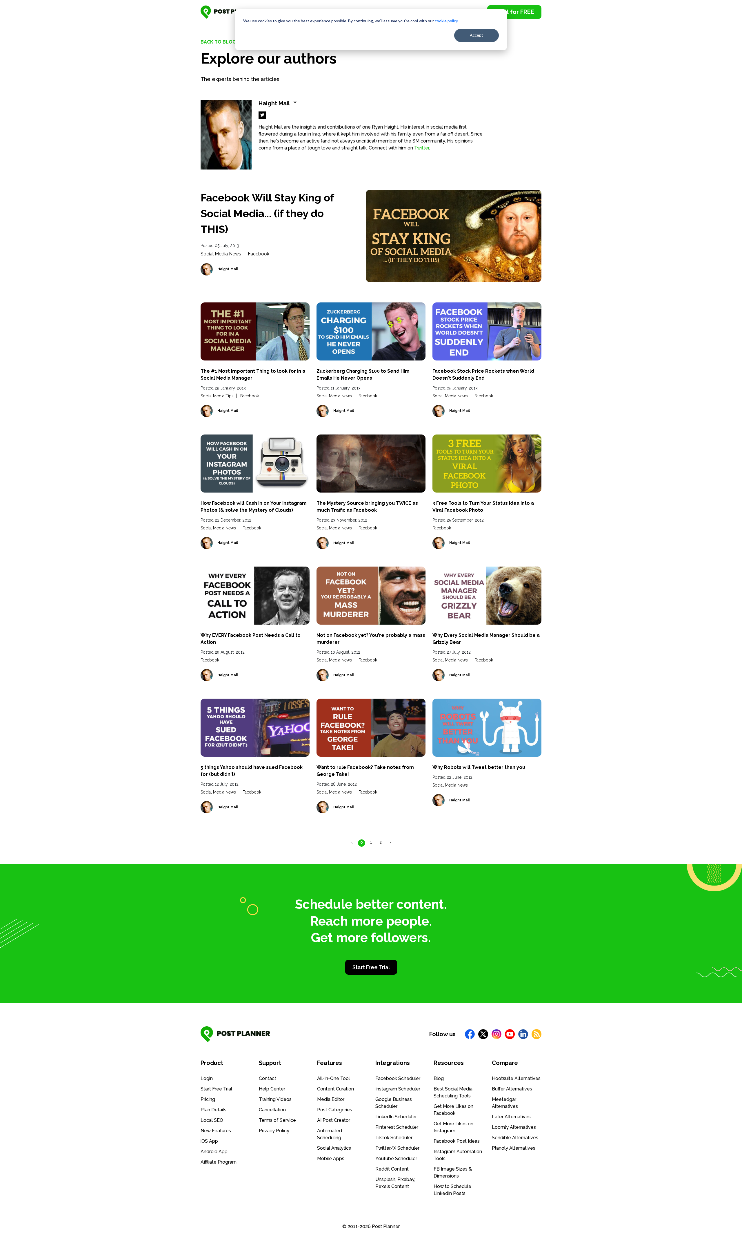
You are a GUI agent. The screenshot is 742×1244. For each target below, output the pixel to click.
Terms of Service (277, 1120)
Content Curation (335, 1089)
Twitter (421, 148)
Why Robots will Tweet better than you (478, 767)
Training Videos (275, 1099)
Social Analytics (334, 1148)
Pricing (208, 1099)
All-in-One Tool (333, 1078)
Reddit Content (392, 1169)
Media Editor (330, 1099)
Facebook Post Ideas (457, 1141)
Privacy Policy (274, 1130)
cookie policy (446, 20)
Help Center (272, 1089)
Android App (214, 1151)
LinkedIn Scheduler (396, 1116)
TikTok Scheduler (393, 1137)
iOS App (209, 1141)
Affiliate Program (219, 1162)
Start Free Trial (371, 967)
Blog (439, 1078)
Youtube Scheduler (396, 1158)
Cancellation (272, 1110)
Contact (267, 1078)
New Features (216, 1130)
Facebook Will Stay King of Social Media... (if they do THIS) (267, 213)
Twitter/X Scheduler (397, 1148)
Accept (476, 35)
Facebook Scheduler (397, 1078)
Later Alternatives (511, 1116)
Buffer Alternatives (512, 1089)
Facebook (258, 254)
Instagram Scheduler (397, 1089)
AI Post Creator (333, 1120)
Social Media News (221, 254)
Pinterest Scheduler (396, 1127)
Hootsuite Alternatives (516, 1078)
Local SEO (212, 1120)
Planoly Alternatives (513, 1148)
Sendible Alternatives (515, 1137)
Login (207, 1078)
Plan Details (213, 1110)
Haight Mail (227, 269)
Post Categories (334, 1110)
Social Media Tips (217, 396)
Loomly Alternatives (514, 1127)
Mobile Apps (330, 1158)
